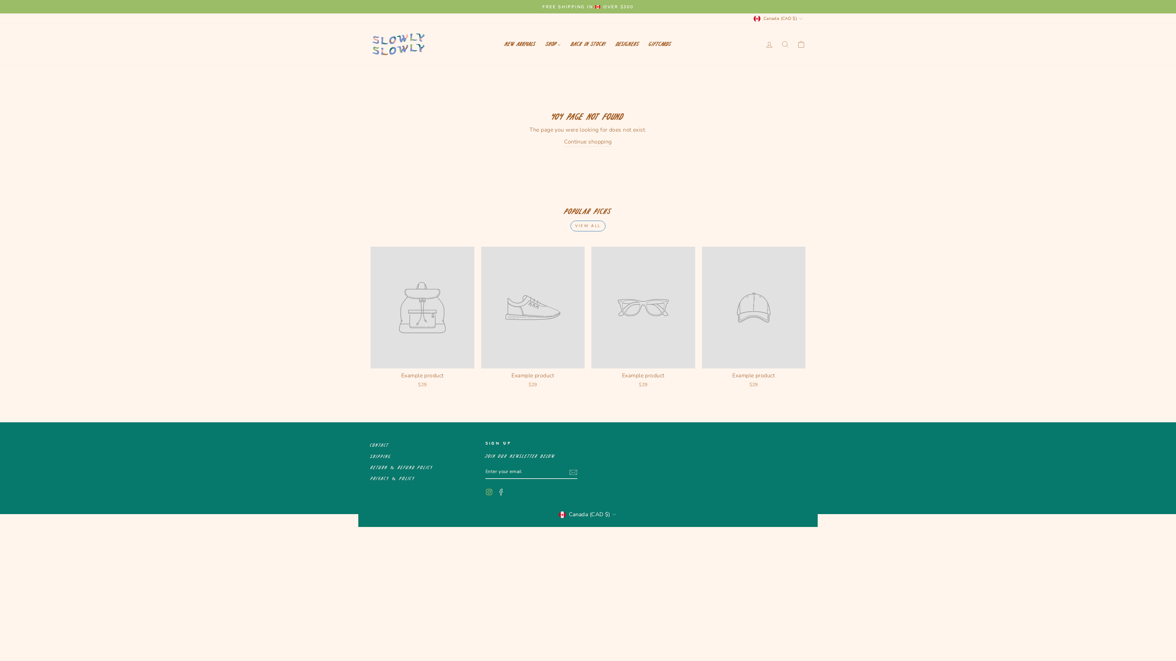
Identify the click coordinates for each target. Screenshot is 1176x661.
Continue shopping (588, 141)
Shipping (381, 456)
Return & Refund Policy (402, 467)
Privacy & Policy (393, 478)
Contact (380, 445)
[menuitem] (520, 44)
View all (588, 225)
